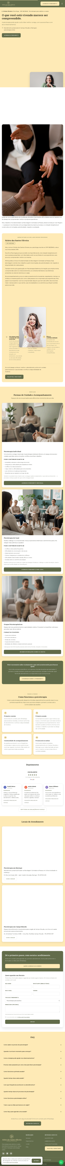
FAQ (27, 1147)
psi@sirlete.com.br (50, 1141)
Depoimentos (29, 1141)
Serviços (28, 1138)
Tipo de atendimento (12, 997)
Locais (27, 1144)
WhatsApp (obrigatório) (41, 983)
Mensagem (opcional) (12, 1004)
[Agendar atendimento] (61, 1162)
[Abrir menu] (62, 3)
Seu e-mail (8, 990)
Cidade (35, 990)
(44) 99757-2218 (49, 1138)
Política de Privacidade (24, 1017)
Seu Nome (8, 983)
